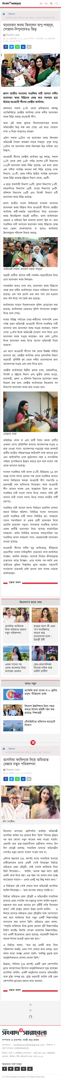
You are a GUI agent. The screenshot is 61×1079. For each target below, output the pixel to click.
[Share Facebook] (5, 47)
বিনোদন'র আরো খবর (31, 602)
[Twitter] (10, 1069)
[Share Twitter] (11, 47)
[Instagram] (23, 1069)
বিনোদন (12, 14)
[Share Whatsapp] (17, 47)
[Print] (29, 47)
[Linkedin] (17, 1069)
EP (41, 3)
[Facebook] (4, 1069)
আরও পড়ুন (30, 684)
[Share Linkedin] (23, 47)
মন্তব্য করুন (15, 582)
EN (46, 3)
